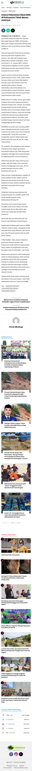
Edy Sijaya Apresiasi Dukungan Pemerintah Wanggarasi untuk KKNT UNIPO (14, 603)
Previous (6, 522)
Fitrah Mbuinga (16, 327)
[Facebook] (11, 754)
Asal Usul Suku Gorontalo (10, 555)
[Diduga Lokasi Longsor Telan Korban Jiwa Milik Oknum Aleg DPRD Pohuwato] (16, 413)
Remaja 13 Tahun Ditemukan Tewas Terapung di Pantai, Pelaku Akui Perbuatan (14, 578)
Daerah (4, 11)
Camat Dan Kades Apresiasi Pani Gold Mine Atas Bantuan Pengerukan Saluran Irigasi (15, 650)
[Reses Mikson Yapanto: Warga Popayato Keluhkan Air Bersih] (16, 616)
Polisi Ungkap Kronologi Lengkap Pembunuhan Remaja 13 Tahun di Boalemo (13, 675)
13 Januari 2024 (6, 25)
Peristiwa (12, 11)
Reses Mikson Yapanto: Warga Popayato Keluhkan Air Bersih (15, 627)
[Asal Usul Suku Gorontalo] (16, 545)
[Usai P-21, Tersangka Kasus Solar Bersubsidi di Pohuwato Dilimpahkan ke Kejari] (16, 503)
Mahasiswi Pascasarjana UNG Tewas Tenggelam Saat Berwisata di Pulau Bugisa (15, 486)
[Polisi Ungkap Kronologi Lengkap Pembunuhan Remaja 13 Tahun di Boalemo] (16, 664)
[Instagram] (16, 754)
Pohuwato (6, 449)
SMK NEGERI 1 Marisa (8, 291)
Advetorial (7, 357)
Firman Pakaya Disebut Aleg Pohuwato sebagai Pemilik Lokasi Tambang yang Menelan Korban (15, 395)
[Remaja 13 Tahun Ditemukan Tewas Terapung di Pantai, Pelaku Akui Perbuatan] (16, 566)
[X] (21, 754)
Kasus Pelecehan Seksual (10, 288)
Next (12, 522)
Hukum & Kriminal (8, 509)
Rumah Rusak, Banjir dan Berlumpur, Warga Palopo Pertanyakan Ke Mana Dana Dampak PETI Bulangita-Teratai (15, 455)
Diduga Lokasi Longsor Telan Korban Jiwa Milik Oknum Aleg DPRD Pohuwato (15, 425)
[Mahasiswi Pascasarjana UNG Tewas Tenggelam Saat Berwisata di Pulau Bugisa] (16, 473)
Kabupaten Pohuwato (12, 286)
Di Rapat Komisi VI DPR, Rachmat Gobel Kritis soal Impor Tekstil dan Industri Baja (15, 700)
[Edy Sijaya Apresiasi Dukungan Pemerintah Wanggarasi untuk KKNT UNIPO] (16, 591)
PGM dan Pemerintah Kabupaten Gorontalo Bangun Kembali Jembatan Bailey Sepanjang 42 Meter (15, 364)
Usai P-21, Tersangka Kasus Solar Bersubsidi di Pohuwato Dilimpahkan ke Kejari (14, 515)
